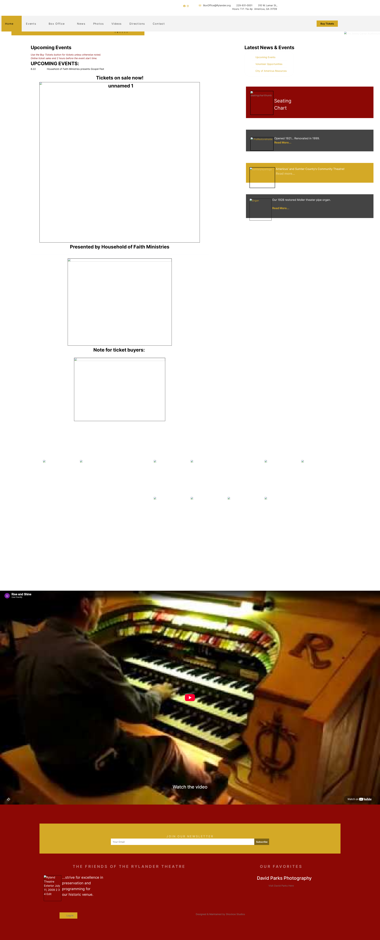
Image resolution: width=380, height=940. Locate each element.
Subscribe (261, 841)
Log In (69, 915)
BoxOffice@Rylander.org (217, 5)
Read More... (282, 142)
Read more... (285, 173)
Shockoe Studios (235, 914)
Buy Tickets (327, 23)
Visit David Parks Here (281, 885)
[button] (115, 32)
